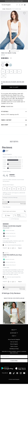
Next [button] (27, 30)
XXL (3, 76)
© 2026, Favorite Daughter (14, 379)
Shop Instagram (14, 344)
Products (8, 9)
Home (3, 9)
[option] (14, 1)
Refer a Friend (14, 346)
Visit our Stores (14, 341)
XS (3, 71)
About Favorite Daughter (14, 339)
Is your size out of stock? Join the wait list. (12, 82)
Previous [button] (1, 30)
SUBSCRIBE (14, 361)
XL (19, 71)
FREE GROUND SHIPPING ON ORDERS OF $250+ (14, 1)
